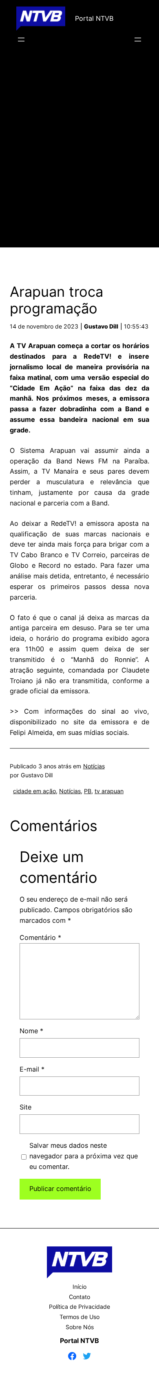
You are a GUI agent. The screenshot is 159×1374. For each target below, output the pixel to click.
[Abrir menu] (21, 39)
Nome (31, 1031)
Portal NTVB (94, 18)
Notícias (94, 766)
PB (87, 790)
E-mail (32, 1069)
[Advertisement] (79, 157)
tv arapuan (109, 790)
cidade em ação (34, 790)
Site (25, 1107)
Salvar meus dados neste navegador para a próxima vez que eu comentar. (83, 1156)
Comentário (40, 937)
